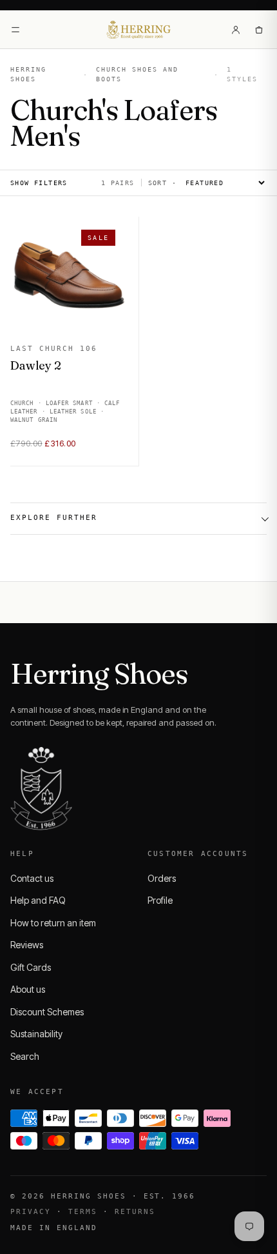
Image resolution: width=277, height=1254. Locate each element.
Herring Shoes (28, 74)
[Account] (235, 29)
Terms (82, 1212)
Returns (135, 1212)
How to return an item (53, 922)
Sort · (162, 182)
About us (27, 989)
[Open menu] (15, 29)
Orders (162, 878)
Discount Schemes (47, 1011)
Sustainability (36, 1033)
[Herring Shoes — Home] (138, 30)
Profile (160, 900)
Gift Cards (30, 967)
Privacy (30, 1212)
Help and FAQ (38, 900)
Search (24, 1056)
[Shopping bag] (259, 29)
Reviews (26, 944)
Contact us (31, 878)
